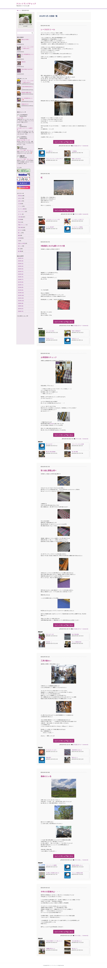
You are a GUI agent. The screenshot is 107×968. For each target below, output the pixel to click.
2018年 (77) (20, 279)
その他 (19, 203)
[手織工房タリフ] (23, 170)
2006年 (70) (20, 311)
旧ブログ (80, 145)
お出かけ (20, 198)
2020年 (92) (20, 274)
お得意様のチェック (49, 357)
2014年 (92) (20, 290)
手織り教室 (20, 227)
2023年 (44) (20, 266)
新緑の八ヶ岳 (46, 776)
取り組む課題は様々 (49, 470)
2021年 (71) (20, 271)
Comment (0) (85, 145)
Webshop (20, 195)
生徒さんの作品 (21, 243)
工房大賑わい (46, 661)
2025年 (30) (20, 260)
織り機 (19, 251)
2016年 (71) (20, 284)
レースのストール (48, 29)
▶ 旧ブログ (23, 183)
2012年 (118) (21, 295)
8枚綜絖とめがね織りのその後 (53, 246)
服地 (19, 235)
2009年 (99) (20, 303)
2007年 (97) (20, 308)
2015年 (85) (20, 287)
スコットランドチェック (26, 4)
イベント (20, 206)
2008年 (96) (20, 306)
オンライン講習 (21, 208)
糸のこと (20, 246)
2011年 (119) (21, 298)
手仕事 (19, 219)
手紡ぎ (19, 222)
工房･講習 (75, 145)
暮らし (80, 859)
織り (81, 438)
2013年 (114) (21, 292)
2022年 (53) (20, 268)
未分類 (80, 214)
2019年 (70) (20, 276)
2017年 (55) (20, 282)
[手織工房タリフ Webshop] (23, 174)
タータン (20, 214)
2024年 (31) (20, 263)
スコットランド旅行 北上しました (25, 150)
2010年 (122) (21, 300)
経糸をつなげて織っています (23, 140)
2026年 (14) (20, 258)
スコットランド (21, 211)
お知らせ (20, 200)
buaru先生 (51, 423)
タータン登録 (20, 117)
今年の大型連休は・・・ (50, 892)
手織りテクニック (22, 224)
